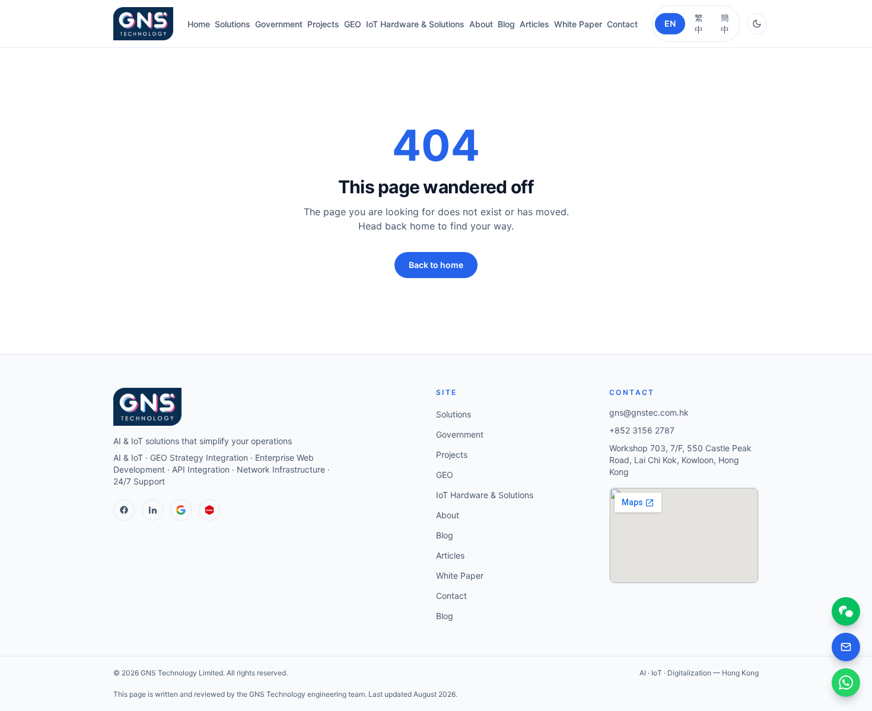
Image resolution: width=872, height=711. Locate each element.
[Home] (143, 23)
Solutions (232, 24)
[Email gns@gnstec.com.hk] (846, 647)
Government (279, 24)
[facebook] (124, 510)
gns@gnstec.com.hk (649, 412)
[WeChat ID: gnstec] (846, 611)
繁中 (699, 23)
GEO (352, 24)
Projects (323, 24)
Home (198, 24)
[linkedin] (152, 510)
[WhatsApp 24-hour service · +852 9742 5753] (846, 682)
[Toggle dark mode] (756, 23)
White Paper (578, 24)
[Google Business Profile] (181, 510)
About (481, 24)
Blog (506, 24)
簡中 (725, 23)
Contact (622, 24)
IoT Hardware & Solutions (415, 24)
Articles (534, 24)
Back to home (436, 265)
